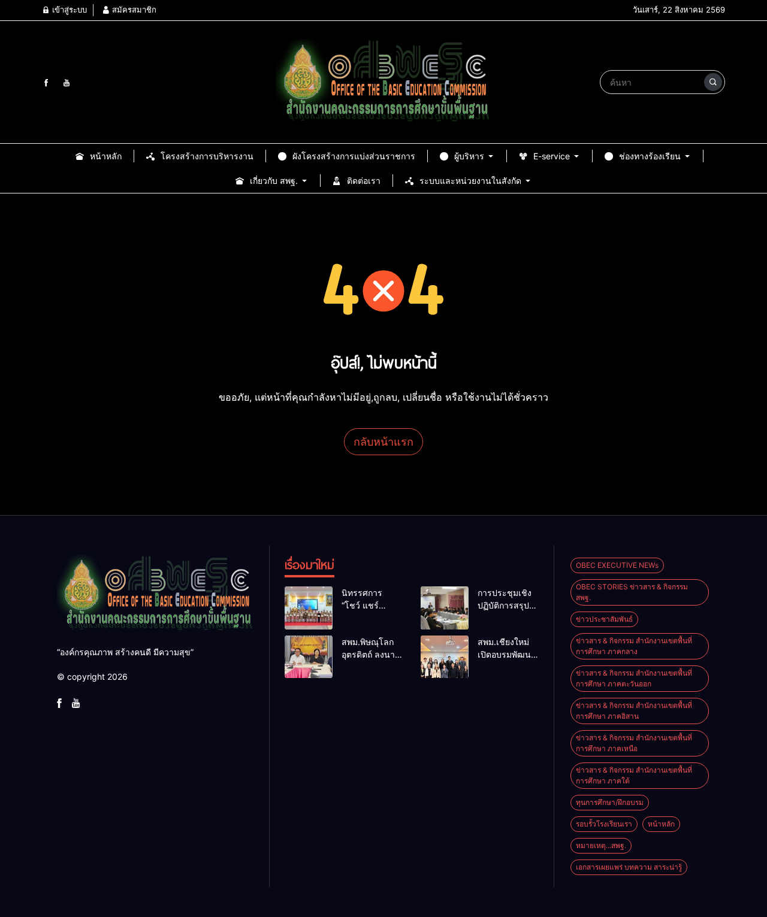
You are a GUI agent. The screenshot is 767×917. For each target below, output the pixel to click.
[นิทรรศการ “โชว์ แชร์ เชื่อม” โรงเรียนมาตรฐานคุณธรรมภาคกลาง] (309, 608)
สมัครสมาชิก (133, 9)
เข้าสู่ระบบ (68, 9)
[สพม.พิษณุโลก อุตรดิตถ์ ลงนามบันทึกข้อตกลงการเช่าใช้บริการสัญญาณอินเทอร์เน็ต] (309, 657)
